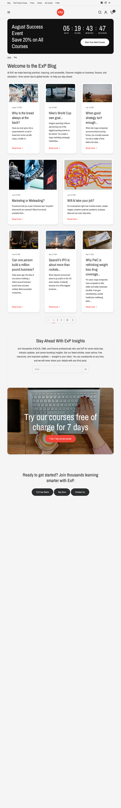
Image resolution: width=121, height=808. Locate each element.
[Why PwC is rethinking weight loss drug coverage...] (97, 240)
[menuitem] (9, 3)
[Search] (100, 12)
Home (9, 57)
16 (67, 320)
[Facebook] (102, 3)
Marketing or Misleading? (28, 200)
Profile (57, 3)
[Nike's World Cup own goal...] (60, 93)
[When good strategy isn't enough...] (97, 93)
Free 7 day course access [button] (60, 438)
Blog (8, 3)
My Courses (49, 3)
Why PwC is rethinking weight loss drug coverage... (97, 267)
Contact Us (80, 492)
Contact (39, 3)
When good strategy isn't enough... (94, 118)
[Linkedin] (109, 3)
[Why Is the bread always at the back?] (23, 93)
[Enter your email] (85, 369)
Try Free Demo (42, 492)
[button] (95, 42)
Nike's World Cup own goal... (60, 115)
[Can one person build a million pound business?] (23, 240)
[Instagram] (106, 3)
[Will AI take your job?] (88, 175)
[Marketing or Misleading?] (33, 175)
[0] (111, 12)
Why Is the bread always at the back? (23, 118)
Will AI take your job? (80, 200)
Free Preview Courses (20, 3)
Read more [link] (16, 148)
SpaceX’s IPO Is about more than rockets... (59, 265)
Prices (32, 3)
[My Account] (106, 12)
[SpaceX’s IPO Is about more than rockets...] (60, 240)
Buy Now (62, 492)
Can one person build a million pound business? (23, 265)
